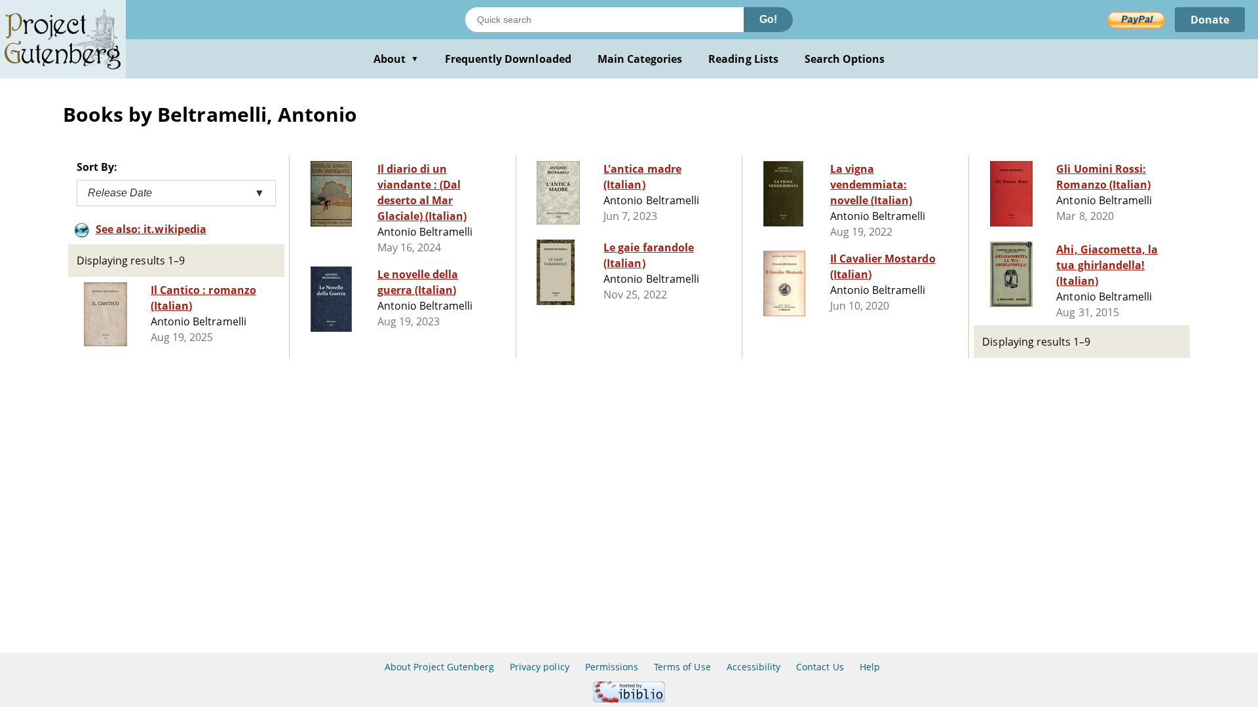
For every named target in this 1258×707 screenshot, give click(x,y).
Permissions (611, 667)
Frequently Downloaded (508, 59)
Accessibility (754, 667)
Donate (1210, 19)
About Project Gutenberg (439, 667)
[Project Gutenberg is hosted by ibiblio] (629, 699)
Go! (768, 19)
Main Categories (640, 59)
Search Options (845, 59)
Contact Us (819, 667)
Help (870, 667)
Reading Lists (743, 59)
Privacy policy (539, 667)
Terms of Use (682, 667)
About (396, 59)
